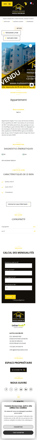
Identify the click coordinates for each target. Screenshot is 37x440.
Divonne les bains (18, 21)
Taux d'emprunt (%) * (10, 284)
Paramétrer (18, 427)
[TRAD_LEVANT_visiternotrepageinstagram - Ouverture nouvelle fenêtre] (30, 389)
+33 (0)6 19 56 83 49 (16, 347)
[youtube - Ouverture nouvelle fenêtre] (21, 389)
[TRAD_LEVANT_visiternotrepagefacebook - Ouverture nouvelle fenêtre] (6, 389)
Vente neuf (7, 21)
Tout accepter (18, 432)
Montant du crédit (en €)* (11, 262)
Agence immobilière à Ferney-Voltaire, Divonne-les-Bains (18, 18)
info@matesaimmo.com (18, 350)
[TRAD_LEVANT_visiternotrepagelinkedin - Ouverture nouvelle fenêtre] (26, 389)
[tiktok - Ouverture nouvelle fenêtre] (16, 389)
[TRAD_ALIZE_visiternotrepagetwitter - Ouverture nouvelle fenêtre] (11, 389)
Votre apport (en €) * (10, 277)
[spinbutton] (18, 288)
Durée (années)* (9, 270)
